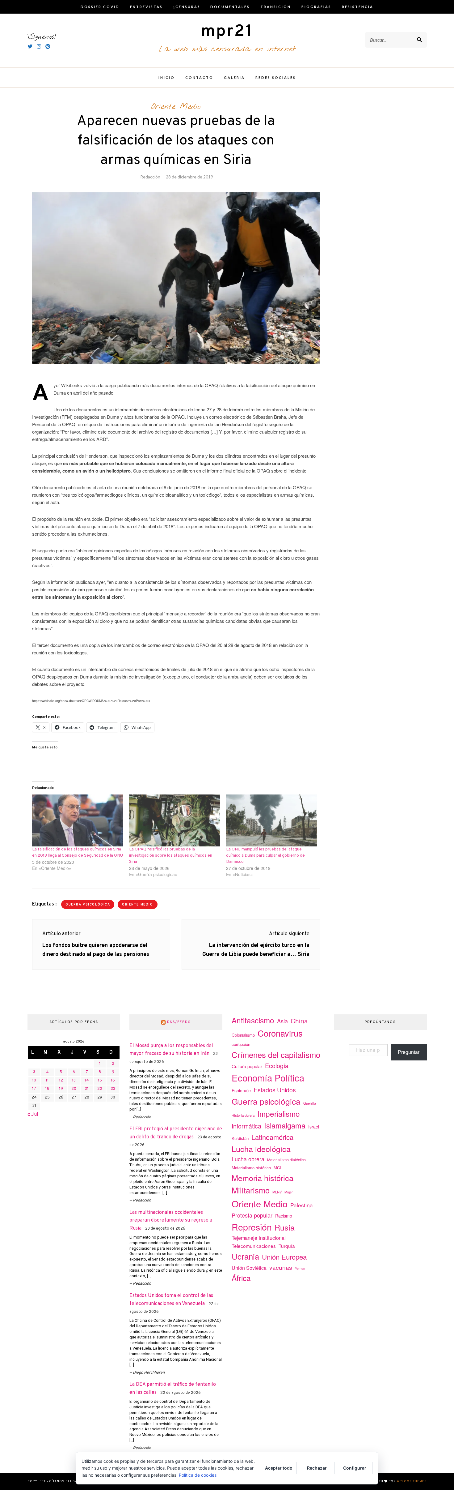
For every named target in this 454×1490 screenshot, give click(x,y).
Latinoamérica (272, 1137)
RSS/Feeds (179, 1022)
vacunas (280, 1267)
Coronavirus (280, 1033)
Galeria (234, 77)
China (299, 1020)
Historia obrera (243, 1115)
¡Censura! (186, 7)
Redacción (150, 176)
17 (34, 1088)
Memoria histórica (262, 1177)
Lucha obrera (248, 1159)
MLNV (277, 1191)
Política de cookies (197, 1475)
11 (47, 1080)
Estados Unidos (275, 1089)
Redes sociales (275, 77)
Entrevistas (146, 7)
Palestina (301, 1205)
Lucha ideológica (261, 1148)
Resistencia (357, 7)
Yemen (300, 1268)
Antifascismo (253, 1020)
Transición (275, 7)
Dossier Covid (100, 7)
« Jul (32, 1114)
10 (34, 1080)
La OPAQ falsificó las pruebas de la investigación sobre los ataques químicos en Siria (170, 855)
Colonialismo (243, 1035)
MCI (277, 1168)
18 (47, 1088)
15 (100, 1080)
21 (87, 1088)
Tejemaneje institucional (259, 1237)
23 (113, 1088)
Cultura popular (247, 1066)
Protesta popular (252, 1215)
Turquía (287, 1245)
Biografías (316, 7)
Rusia (285, 1227)
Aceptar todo (278, 1468)
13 (74, 1080)
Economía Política (268, 1077)
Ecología (276, 1065)
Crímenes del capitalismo (276, 1054)
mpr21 (227, 31)
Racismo (283, 1216)
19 (61, 1088)
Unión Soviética (249, 1267)
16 (113, 1080)
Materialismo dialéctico (286, 1159)
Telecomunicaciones (254, 1245)
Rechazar (317, 1468)
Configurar (354, 1468)
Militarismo (251, 1190)
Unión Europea (284, 1256)
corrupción (241, 1044)
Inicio (166, 77)
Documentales (230, 7)
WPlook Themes (412, 1481)
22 (99, 1088)
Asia (282, 1021)
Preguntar (408, 1051)
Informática (246, 1125)
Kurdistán (240, 1138)
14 (87, 1080)
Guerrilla (309, 1103)
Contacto (199, 77)
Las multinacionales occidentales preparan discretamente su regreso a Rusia (170, 1220)
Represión (252, 1226)
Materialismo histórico (251, 1168)
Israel (313, 1127)
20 (73, 1088)
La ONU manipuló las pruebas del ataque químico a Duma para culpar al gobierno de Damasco (265, 855)
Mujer (288, 1192)
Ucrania (245, 1256)
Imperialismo (278, 1113)
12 (61, 1080)
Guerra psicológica (87, 905)
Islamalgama (284, 1125)
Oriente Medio (176, 106)
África (241, 1277)
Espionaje (241, 1090)
